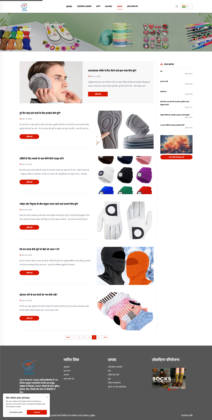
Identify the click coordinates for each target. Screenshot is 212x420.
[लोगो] (29, 366)
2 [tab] (172, 389)
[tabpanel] (172, 377)
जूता (109, 379)
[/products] (169, 378)
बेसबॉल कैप (163, 91)
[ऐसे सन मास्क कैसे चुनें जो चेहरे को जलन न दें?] (125, 266)
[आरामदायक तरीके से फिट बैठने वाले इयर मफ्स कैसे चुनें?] (51, 82)
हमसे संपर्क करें (132, 6)
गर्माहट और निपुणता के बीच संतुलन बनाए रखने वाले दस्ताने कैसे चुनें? (49, 204)
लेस (161, 71)
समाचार (119, 6)
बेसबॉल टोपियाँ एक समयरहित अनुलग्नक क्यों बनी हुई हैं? (175, 115)
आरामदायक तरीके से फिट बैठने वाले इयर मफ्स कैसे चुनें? (112, 70)
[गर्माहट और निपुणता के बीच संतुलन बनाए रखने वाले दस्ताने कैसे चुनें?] (125, 221)
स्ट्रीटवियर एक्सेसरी (84, 6)
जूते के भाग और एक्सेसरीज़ (117, 387)
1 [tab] (169, 389)
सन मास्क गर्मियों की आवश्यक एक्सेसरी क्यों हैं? (172, 125)
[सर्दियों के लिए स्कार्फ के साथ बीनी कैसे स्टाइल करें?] (125, 175)
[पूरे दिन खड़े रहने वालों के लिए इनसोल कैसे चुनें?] (125, 130)
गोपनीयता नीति (186, 415)
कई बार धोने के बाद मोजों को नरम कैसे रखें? (38, 294)
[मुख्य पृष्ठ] (24, 6)
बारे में (98, 6)
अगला (105, 337)
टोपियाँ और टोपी (113, 375)
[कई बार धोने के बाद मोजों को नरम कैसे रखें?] (125, 311)
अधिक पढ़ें (98, 94)
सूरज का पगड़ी (164, 81)
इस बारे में (67, 371)
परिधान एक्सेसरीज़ (114, 383)
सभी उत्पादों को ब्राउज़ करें (176, 157)
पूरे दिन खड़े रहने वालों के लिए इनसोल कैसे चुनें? (40, 113)
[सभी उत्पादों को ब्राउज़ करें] (176, 144)
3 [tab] (176, 389)
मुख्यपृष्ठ (69, 6)
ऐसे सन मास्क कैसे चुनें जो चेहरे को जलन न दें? (40, 249)
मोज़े (109, 371)
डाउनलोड (108, 6)
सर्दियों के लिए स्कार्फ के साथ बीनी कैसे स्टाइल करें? (42, 158)
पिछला (68, 337)
